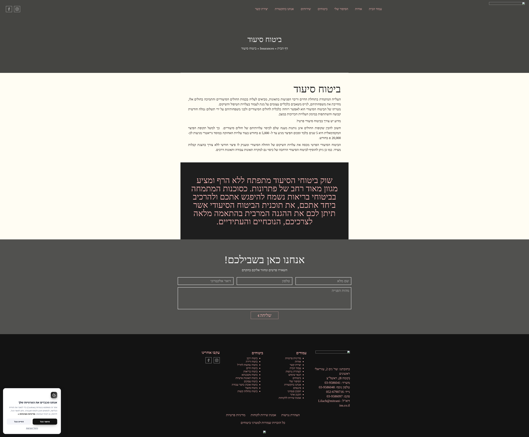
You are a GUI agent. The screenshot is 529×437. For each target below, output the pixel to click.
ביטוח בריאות (250, 371)
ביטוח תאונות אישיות (247, 378)
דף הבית (282, 48)
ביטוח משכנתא (250, 374)
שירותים (306, 9)
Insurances (267, 48)
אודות (358, 9)
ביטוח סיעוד (251, 387)
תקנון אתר (295, 394)
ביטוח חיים (252, 368)
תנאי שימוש (294, 374)
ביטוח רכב (252, 358)
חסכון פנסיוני (294, 391)
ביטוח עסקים (251, 381)
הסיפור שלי (341, 9)
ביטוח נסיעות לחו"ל (247, 364)
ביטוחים (322, 9)
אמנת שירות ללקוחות (290, 397)
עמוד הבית (375, 9)
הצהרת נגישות (293, 371)
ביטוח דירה (252, 361)
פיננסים (297, 387)
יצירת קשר (261, 9)
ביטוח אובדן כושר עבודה (245, 384)
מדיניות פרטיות (293, 358)
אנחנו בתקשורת (284, 9)
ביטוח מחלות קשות (247, 391)
